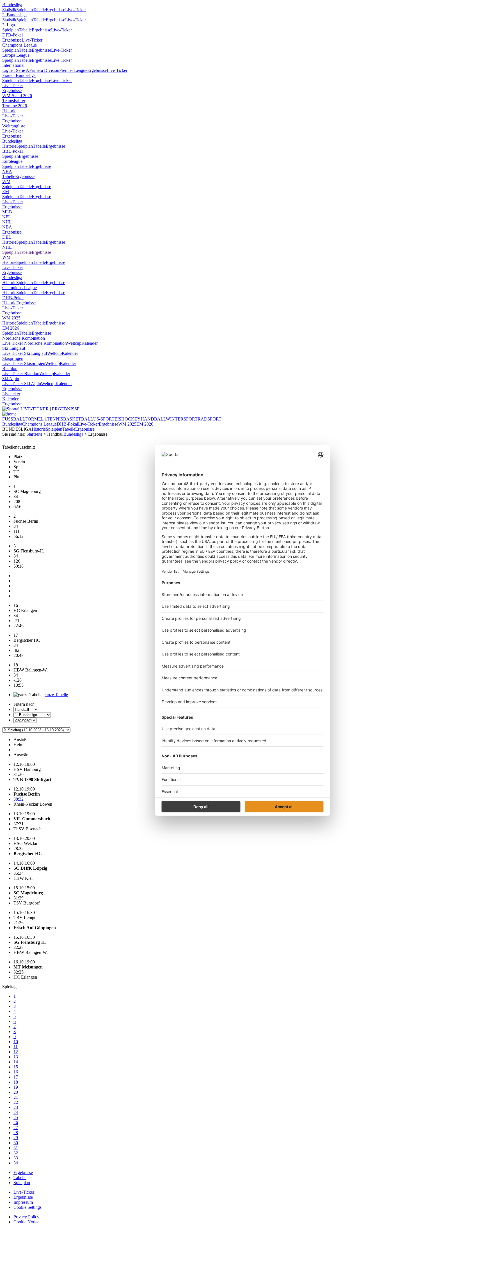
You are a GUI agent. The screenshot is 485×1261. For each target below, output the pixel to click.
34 (15, 1163)
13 (15, 1056)
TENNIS (55, 419)
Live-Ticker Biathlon (20, 373)
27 (15, 1127)
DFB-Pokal (12, 35)
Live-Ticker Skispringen (23, 363)
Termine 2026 (14, 105)
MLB (7, 211)
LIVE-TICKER (34, 408)
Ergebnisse (55, 9)
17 (15, 1077)
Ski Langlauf (13, 348)
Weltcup (74, 343)
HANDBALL (153, 419)
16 (15, 1072)
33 (15, 1157)
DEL (6, 237)
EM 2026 (10, 328)
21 (15, 1097)
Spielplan (24, 9)
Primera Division (44, 70)
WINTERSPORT (182, 419)
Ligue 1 (9, 70)
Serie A (22, 70)
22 (15, 1102)
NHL (7, 222)
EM (5, 191)
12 (15, 1051)
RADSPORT (209, 419)
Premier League (73, 70)
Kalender (89, 343)
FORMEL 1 (36, 419)
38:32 (18, 799)
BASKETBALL (78, 419)
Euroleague (12, 161)
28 (15, 1132)
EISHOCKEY (128, 419)
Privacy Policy (26, 1216)
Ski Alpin (10, 378)
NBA (7, 171)
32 (15, 1152)
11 (15, 1046)
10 (15, 1041)
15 (15, 1066)
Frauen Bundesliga (19, 75)
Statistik (9, 9)
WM (6, 181)
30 (15, 1142)
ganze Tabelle (56, 694)
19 (15, 1087)
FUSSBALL (13, 419)
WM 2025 (11, 318)
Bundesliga (12, 4)
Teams (8, 100)
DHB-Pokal (13, 297)
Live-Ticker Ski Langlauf (24, 353)
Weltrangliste (13, 126)
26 (15, 1122)
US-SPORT (104, 419)
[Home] (9, 414)
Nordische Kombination (23, 338)
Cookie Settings (27, 1207)
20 (15, 1092)
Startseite (34, 434)
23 (15, 1107)
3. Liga (8, 24)
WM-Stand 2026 (17, 95)
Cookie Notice (26, 1221)
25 (15, 1117)
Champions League (19, 45)
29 (15, 1137)
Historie (9, 110)
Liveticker (11, 393)
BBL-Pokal (12, 151)
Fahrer (19, 100)
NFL (6, 216)
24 (15, 1112)
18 (15, 1082)
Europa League (15, 55)
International (13, 65)
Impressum (23, 1202)
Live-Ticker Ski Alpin (21, 383)
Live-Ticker (75, 9)
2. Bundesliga (14, 14)
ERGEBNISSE (66, 408)
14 (15, 1061)
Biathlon (9, 368)
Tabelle (39, 9)
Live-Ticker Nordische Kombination (34, 343)
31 (15, 1147)
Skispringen (12, 358)
